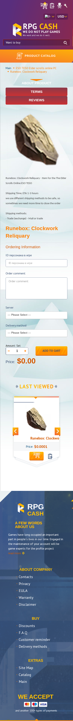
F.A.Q (23, 632)
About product (36, 83)
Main (8, 68)
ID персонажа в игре (19, 255)
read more (14, 553)
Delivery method (16, 325)
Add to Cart (51, 350)
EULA (23, 590)
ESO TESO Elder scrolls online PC (36, 68)
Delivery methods (33, 646)
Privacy (24, 583)
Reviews (36, 100)
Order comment (15, 273)
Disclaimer (27, 604)
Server (9, 307)
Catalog (25, 674)
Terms (36, 92)
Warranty (26, 597)
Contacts (26, 576)
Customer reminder (34, 639)
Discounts (27, 625)
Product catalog (40, 55)
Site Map (26, 667)
